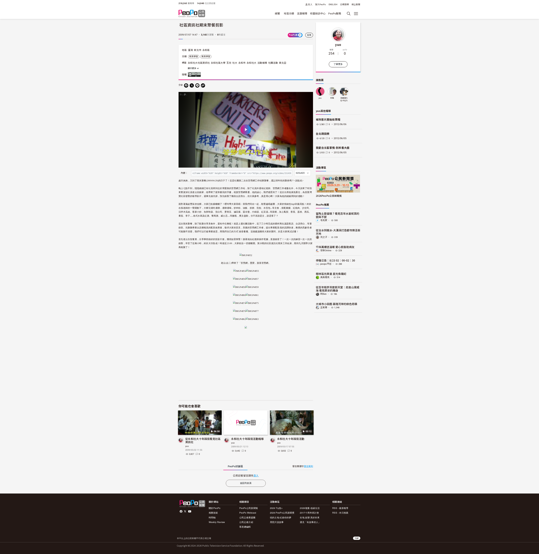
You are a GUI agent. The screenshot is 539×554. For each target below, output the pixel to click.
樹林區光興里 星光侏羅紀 (331, 274)
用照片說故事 (277, 522)
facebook (181, 511)
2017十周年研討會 (309, 512)
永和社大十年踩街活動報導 (247, 439)
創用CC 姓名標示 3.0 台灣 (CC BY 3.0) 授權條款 (195, 74)
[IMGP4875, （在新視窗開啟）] (252, 302)
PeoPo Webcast (247, 512)
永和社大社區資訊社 (199, 62)
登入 (310, 4)
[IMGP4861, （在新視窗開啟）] (252, 294)
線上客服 (356, 4)
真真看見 (324, 277)
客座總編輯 (245, 526)
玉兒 (228, 62)
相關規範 (213, 512)
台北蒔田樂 (322, 133)
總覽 (277, 13)
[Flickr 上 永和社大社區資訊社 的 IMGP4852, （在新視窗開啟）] (245, 255)
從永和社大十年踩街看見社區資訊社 (203, 440)
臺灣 (190, 50)
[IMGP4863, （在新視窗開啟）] (252, 318)
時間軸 (212, 517)
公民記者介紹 (246, 522)
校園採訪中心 (318, 13)
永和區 (206, 50)
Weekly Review (217, 522)
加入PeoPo (320, 4)
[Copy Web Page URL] (203, 85)
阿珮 (332, 98)
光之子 (323, 237)
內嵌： (184, 173)
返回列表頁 (246, 483)
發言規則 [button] (308, 466)
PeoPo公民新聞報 (248, 508)
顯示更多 (192, 68)
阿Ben (323, 294)
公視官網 (344, 4)
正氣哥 (323, 307)
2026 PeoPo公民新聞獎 (282, 512)
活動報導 (262, 62)
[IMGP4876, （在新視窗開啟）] (239, 310)
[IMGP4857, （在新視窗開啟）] (252, 278)
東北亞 (282, 62)
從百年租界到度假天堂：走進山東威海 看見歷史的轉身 (337, 288)
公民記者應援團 (247, 517)
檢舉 (309, 35)
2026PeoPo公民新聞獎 (329, 195)
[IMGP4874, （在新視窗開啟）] (239, 302)
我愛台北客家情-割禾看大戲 (333, 147)
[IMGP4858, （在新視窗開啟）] (239, 286)
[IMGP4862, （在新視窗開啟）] (239, 318)
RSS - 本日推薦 (340, 512)
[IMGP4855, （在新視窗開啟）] (252, 270)
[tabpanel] (246, 475)
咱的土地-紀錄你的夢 (280, 517)
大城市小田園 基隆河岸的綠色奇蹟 (336, 304)
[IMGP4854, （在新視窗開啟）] (239, 270)
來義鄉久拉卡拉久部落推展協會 (344, 99)
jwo (320, 98)
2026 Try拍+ (276, 508)
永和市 (242, 62)
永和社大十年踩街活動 (290, 439)
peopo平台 (326, 264)
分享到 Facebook (309, 95)
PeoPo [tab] (235, 466)
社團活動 (273, 62)
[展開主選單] (356, 13)
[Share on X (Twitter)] (192, 85)
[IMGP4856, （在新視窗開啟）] (239, 278)
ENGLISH (333, 4)
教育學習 (193, 56)
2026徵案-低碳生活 (310, 508)
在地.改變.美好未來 (309, 517)
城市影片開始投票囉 (328, 119)
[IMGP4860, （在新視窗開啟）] (239, 294)
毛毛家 (323, 220)
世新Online (325, 250)
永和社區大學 (218, 62)
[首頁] (192, 13)
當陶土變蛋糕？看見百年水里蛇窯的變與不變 (337, 215)
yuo (187, 446)
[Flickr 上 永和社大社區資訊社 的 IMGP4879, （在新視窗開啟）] (246, 326)
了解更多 (338, 64)
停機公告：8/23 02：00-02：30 (335, 260)
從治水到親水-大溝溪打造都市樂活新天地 (338, 231)
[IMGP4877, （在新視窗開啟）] (252, 310)
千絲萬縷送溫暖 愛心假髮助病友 (335, 247)
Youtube (190, 511)
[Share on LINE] (197, 85)
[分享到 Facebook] (186, 85)
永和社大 (251, 62)
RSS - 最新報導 (340, 508)
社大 (234, 62)
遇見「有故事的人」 (310, 522)
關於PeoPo (215, 508)
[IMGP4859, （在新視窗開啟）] (252, 286)
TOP (357, 538)
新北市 (197, 50)
